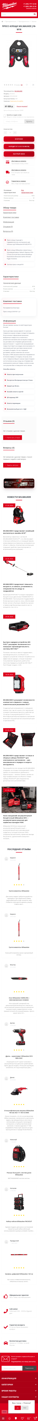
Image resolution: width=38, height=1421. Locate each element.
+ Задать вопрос (12, 465)
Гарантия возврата (17, 1325)
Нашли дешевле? (22, 106)
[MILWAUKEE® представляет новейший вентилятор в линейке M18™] (19, 515)
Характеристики (9, 212)
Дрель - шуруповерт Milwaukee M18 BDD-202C (19, 1057)
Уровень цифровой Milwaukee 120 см (19, 1274)
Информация (8, 222)
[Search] (34, 14)
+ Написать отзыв (12, 437)
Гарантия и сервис (19, 181)
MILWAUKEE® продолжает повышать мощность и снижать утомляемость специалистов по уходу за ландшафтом (18, 587)
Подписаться (29, 1368)
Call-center (14, 1309)
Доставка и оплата (19, 161)
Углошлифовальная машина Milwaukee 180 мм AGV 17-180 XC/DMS (19, 1112)
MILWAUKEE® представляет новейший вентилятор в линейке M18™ (18, 532)
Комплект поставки (11, 217)
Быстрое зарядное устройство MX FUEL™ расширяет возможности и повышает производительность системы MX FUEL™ (17, 645)
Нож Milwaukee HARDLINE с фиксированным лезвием (19, 999)
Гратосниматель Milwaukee (19, 891)
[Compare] (33, 85)
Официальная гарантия (19, 1295)
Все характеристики (27, 191)
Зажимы (34, 21)
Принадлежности (10, 21)
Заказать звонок (31, 8)
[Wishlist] (27, 85)
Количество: (8, 129)
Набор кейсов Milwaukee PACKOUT (19, 1221)
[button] (29, 4)
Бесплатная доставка (18, 1341)
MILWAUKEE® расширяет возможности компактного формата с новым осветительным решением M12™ (19, 702)
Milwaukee (18, 91)
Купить (29, 121)
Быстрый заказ (19, 154)
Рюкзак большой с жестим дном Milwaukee (19, 1174)
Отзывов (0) (8, 226)
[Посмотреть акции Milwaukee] (19, 483)
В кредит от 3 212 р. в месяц (19, 146)
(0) (21, 85)
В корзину (19, 139)
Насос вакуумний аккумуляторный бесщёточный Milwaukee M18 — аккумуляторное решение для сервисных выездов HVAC (17, 819)
